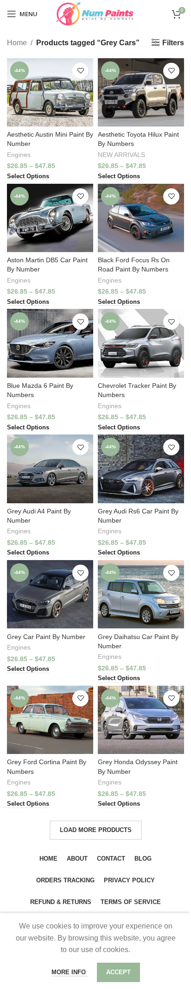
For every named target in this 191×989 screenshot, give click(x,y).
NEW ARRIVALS (121, 154)
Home (17, 43)
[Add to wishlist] (80, 71)
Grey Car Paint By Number (46, 636)
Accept (118, 972)
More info (69, 972)
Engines (19, 154)
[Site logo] (95, 13)
